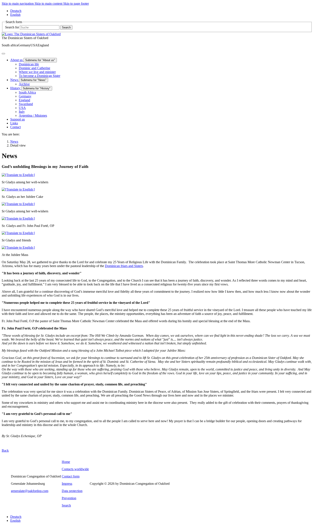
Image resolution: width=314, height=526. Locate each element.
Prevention (69, 498)
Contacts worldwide (75, 469)
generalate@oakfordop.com (29, 491)
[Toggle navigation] (3, 53)
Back (5, 450)
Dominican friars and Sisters (124, 266)
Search (66, 505)
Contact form (70, 476)
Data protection (72, 491)
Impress (67, 483)
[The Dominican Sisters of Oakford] (31, 34)
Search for (12, 27)
